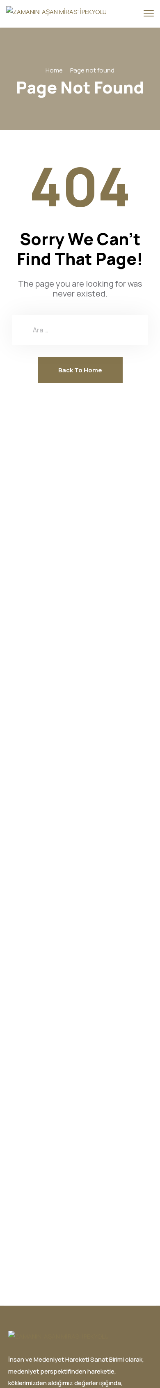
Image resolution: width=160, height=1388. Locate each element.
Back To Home (80, 370)
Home (54, 70)
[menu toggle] (149, 13)
